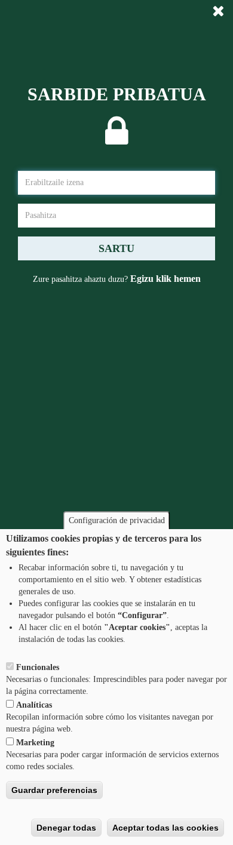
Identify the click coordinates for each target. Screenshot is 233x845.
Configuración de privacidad (117, 520)
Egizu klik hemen (165, 279)
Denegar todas (66, 827)
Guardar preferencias (54, 790)
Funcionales (37, 667)
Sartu (116, 248)
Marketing (35, 742)
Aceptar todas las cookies (165, 827)
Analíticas (34, 704)
